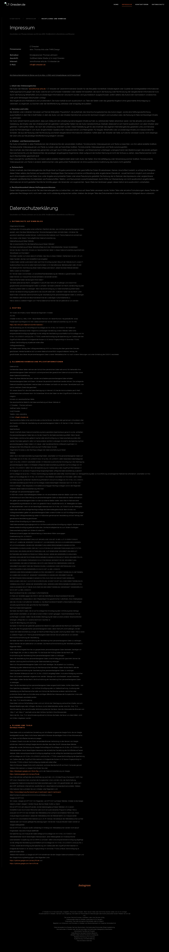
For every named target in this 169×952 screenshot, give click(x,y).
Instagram (85, 885)
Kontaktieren (142, 4)
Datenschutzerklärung (34, 208)
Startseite (15, 19)
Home (116, 4)
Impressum (127, 4)
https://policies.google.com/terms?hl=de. (24, 863)
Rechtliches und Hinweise (65, 34)
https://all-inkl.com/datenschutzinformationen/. (27, 325)
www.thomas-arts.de (37, 89)
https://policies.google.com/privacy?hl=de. (25, 774)
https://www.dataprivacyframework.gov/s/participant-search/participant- (36, 792)
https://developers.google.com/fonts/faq (24, 771)
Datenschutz (158, 4)
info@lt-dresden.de (37, 65)
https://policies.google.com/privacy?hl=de (24, 860)
